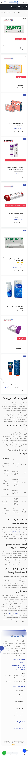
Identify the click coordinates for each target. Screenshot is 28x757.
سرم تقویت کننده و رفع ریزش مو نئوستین (15, 307)
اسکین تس (20, 47)
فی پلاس (21, 346)
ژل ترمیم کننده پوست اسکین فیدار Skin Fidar (16, 259)
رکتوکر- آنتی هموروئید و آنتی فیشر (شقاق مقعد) (16, 214)
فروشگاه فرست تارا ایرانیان (14, 614)
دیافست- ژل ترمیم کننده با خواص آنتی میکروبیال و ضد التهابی (15, 168)
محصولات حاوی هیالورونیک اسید (14, 531)
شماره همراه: (21, 667)
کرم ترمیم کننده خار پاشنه (17, 385)
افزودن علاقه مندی (3, 45)
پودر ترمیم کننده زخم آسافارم (16, 123)
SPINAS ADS (14, 744)
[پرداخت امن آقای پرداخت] (17, 734)
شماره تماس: (21, 663)
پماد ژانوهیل (20, 85)
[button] (18, 131)
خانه (26, 13)
